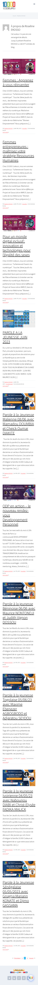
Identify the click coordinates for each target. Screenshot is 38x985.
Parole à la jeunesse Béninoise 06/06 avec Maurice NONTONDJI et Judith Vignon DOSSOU (19, 612)
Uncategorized (9, 384)
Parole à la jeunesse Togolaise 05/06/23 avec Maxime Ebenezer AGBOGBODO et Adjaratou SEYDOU (18, 706)
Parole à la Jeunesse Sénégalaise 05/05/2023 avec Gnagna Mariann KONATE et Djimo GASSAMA (18, 894)
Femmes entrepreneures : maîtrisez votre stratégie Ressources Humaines (18, 151)
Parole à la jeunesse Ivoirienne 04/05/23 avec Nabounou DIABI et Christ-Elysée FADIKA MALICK (19, 800)
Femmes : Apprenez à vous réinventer (18, 82)
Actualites (24, 128)
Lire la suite (5, 132)
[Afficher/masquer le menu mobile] (34, 4)
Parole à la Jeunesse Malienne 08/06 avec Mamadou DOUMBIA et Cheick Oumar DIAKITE (18, 423)
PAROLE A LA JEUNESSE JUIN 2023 (15, 337)
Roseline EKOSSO (8, 128)
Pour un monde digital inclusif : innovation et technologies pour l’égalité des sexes (17, 245)
